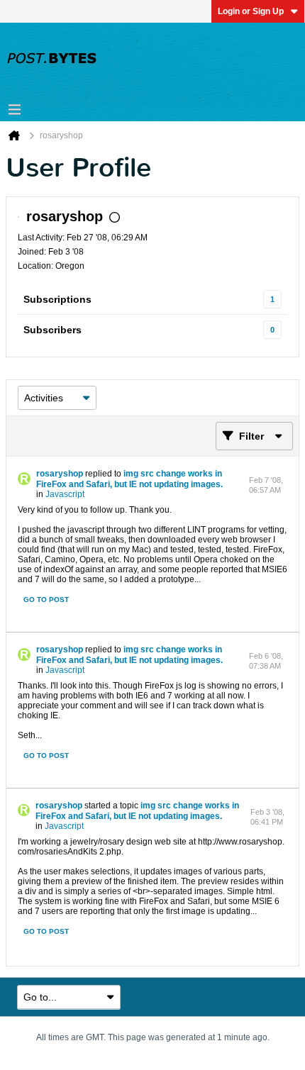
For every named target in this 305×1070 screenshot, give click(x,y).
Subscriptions (57, 299)
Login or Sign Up (251, 11)
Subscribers (52, 329)
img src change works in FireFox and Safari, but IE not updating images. (129, 479)
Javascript (64, 494)
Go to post (46, 599)
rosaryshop (59, 474)
